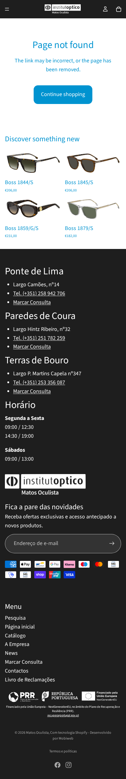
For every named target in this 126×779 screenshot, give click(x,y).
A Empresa (17, 644)
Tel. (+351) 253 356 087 (39, 382)
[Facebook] (57, 765)
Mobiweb (66, 738)
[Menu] (7, 9)
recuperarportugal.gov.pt (63, 715)
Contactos (16, 671)
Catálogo (15, 635)
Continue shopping (63, 94)
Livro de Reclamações (30, 679)
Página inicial (20, 627)
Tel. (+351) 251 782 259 (39, 338)
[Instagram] (68, 765)
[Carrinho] (118, 9)
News (11, 653)
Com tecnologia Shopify (68, 732)
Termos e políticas (63, 751)
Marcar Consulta (32, 302)
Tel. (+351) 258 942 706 (39, 293)
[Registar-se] (112, 543)
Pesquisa (15, 618)
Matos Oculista (37, 732)
